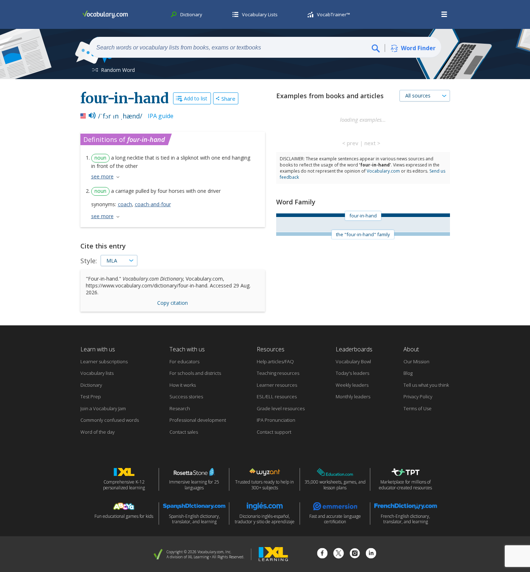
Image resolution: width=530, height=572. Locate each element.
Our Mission (416, 361)
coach (125, 204)
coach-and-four (153, 204)
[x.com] (338, 554)
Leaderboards (354, 349)
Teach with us (187, 349)
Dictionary (91, 385)
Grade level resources (281, 408)
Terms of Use (417, 408)
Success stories (186, 396)
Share (228, 98)
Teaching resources (278, 373)
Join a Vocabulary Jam (103, 408)
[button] (444, 14)
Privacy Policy (417, 396)
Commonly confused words (109, 420)
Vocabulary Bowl (353, 361)
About (411, 349)
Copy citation (172, 302)
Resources (270, 349)
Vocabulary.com (383, 171)
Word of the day (97, 432)
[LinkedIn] (371, 554)
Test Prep (90, 396)
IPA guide (160, 116)
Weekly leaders (352, 385)
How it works (182, 385)
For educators (184, 361)
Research (179, 408)
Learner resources (277, 385)
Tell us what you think (426, 385)
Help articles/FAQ (275, 361)
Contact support (274, 432)
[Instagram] (354, 554)
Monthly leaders (353, 396)
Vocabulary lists (97, 373)
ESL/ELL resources (277, 396)
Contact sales (183, 432)
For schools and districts (195, 373)
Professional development (197, 420)
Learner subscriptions (104, 361)
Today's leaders (352, 373)
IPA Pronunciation (276, 420)
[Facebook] (322, 554)
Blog (407, 373)
